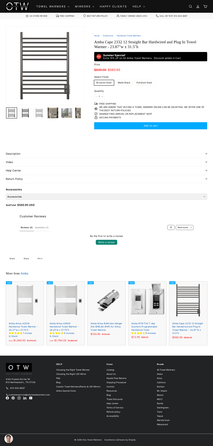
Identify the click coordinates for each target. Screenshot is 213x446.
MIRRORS (83, 6)
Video (9, 162)
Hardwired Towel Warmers (129, 36)
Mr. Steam (162, 391)
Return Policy (14, 178)
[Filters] (171, 227)
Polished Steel (144, 82)
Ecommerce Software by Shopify (120, 440)
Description (13, 153)
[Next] (82, 113)
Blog (58, 382)
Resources (111, 391)
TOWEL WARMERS (51, 6)
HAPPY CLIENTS (113, 6)
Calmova (161, 382)
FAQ (58, 378)
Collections (108, 36)
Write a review (106, 242)
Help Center (13, 170)
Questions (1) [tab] (42, 227)
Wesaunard (162, 424)
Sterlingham (163, 407)
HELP (138, 6)
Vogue (160, 416)
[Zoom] (45, 65)
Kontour (161, 386)
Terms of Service (114, 407)
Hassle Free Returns (116, 378)
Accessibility (112, 416)
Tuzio (159, 412)
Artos (159, 378)
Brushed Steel (104, 82)
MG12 (160, 399)
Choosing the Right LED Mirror (71, 374)
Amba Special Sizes (66, 391)
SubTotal (11, 205)
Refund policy (113, 412)
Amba (24, 273)
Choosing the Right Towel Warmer (73, 370)
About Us (111, 374)
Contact (110, 386)
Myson (160, 395)
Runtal (160, 403)
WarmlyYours (163, 420)
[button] (16, 333)
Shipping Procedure (116, 382)
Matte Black (124, 82)
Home (97, 36)
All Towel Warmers (166, 370)
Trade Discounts (114, 399)
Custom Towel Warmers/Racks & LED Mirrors (78, 386)
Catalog (110, 370)
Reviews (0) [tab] (27, 227)
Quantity (99, 90)
